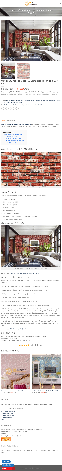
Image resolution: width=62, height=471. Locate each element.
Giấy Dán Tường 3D (23, 10)
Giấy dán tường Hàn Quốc (33, 104)
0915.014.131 (6, 468)
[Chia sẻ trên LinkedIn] (17, 108)
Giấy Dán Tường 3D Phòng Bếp (23, 100)
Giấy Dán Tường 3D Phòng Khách (42, 10)
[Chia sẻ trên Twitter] (8, 108)
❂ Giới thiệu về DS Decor (8, 411)
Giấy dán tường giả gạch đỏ (21, 104)
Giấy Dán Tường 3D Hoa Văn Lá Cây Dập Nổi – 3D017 (45, 391)
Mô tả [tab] (3, 120)
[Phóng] (3, 59)
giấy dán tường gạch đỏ (8, 104)
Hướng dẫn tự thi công (7, 415)
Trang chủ (12, 10)
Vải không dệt (43, 104)
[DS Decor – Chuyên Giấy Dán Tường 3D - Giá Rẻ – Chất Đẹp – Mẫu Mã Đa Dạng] (31, 3)
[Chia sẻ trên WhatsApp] (2, 108)
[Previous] (4, 40)
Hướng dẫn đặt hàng (7, 413)
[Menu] (2, 4)
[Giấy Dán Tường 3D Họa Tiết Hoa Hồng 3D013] (15, 371)
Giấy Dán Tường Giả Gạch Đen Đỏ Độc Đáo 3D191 (24, 273)
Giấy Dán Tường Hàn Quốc (52, 100)
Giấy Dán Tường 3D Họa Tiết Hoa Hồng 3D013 (12, 391)
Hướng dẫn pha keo (6, 417)
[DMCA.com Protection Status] (6, 439)
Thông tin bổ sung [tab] (11, 120)
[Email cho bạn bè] (11, 108)
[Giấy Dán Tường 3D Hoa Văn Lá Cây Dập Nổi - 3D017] (46, 371)
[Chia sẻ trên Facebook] (5, 108)
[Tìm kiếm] (60, 3)
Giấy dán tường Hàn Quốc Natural (19, 329)
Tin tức (3, 419)
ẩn (13, 132)
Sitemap (31, 467)
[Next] (57, 40)
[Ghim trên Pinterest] (14, 108)
